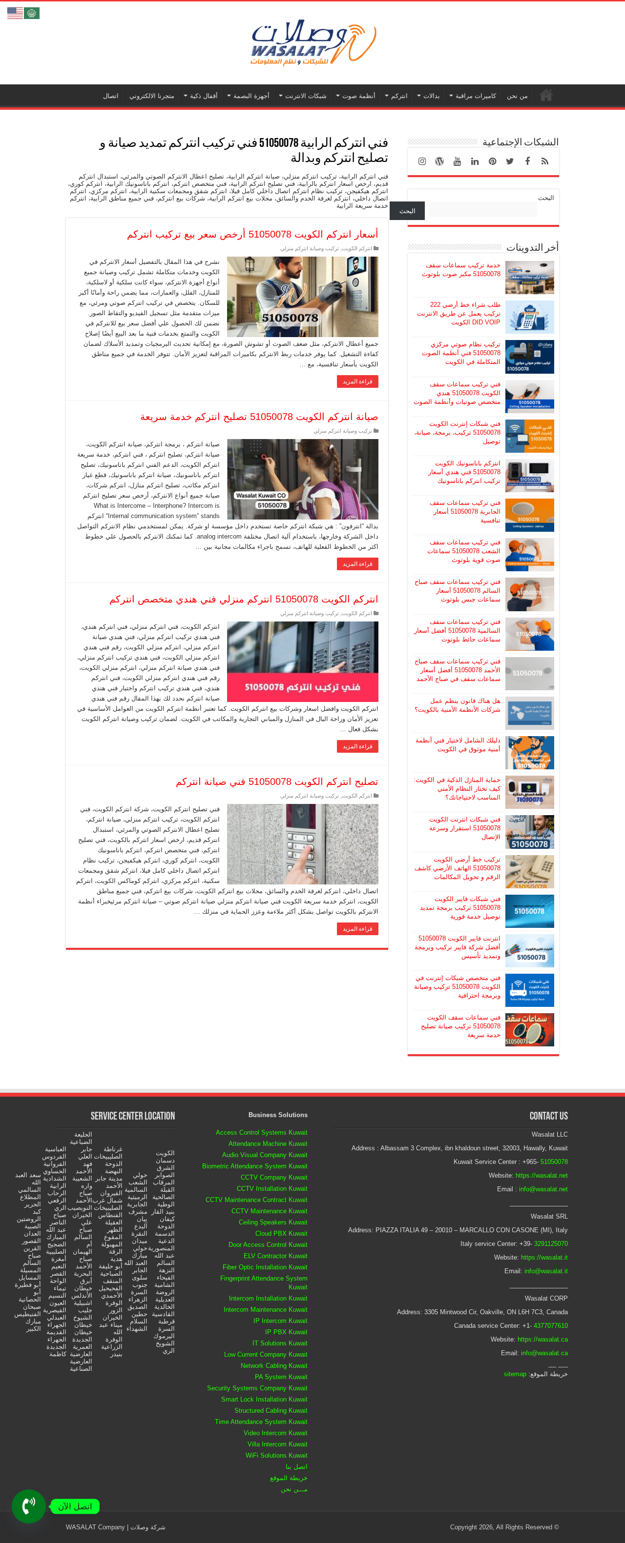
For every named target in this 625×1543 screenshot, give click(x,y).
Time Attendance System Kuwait (261, 1421)
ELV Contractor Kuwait (276, 1256)
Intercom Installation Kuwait (268, 1298)
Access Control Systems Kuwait (262, 1132)
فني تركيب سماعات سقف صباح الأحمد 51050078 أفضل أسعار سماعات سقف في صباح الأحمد (457, 670)
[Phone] (29, 1506)
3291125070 (551, 1243)
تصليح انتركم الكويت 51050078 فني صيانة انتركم (277, 781)
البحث (546, 197)
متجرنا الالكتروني (151, 96)
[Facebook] (527, 161)
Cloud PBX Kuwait (281, 1233)
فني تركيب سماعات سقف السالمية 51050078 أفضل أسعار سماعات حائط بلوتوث (457, 630)
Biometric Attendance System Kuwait (255, 1166)
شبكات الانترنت (306, 96)
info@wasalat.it (546, 1271)
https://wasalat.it (544, 1257)
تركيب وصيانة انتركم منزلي (309, 248)
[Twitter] (510, 161)
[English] (15, 12)
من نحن (517, 96)
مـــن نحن (294, 1489)
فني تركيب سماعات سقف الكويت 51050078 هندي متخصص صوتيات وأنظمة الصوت (457, 393)
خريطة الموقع (289, 1478)
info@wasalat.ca (544, 1353)
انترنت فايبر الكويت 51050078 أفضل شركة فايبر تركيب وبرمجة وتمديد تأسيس (457, 947)
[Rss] (545, 161)
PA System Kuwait (281, 1377)
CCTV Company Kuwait (274, 1177)
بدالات (431, 96)
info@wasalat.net (543, 1189)
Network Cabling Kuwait (274, 1365)
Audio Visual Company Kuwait (265, 1155)
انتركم (399, 96)
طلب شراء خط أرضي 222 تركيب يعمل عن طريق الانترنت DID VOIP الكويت (458, 313)
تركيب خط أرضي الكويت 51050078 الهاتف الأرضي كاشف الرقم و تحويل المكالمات (457, 868)
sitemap (515, 1374)
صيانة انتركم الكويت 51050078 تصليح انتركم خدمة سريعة (259, 416)
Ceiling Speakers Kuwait (273, 1222)
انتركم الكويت (357, 248)
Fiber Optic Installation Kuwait (265, 1267)
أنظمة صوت (358, 96)
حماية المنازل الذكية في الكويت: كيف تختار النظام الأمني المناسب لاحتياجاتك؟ (457, 788)
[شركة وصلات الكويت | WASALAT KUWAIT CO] (312, 41)
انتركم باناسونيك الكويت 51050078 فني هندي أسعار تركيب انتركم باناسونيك (464, 472)
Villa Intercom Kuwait (278, 1444)
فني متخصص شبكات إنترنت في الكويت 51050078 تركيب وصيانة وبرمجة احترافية (457, 986)
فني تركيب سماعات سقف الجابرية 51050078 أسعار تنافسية (465, 511)
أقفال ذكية (204, 96)
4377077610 (551, 1325)
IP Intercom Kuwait (280, 1320)
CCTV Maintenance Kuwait (269, 1211)
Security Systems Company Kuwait (257, 1388)
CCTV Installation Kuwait (272, 1188)
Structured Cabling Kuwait (271, 1410)
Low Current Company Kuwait (266, 1354)
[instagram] (422, 161)
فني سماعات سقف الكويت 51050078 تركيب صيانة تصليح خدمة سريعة (460, 1026)
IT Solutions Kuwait (280, 1343)
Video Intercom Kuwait (276, 1433)
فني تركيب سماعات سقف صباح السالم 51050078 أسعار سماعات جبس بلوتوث (457, 590)
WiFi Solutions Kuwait (277, 1455)
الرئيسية (546, 94)
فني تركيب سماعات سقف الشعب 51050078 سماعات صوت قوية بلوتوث (463, 551)
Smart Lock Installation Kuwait (264, 1399)
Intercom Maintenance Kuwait (266, 1309)
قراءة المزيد (358, 381)
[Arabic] (32, 12)
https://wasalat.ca (543, 1339)
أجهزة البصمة (251, 96)
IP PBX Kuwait (286, 1332)
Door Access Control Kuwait (268, 1244)
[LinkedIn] (474, 161)
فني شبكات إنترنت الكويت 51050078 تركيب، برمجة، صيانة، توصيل (457, 432)
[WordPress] (439, 161)
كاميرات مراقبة (476, 96)
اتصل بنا (297, 1466)
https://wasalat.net (542, 1175)
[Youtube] (457, 161)
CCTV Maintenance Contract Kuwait (257, 1199)
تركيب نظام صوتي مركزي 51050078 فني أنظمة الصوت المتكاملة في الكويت (461, 353)
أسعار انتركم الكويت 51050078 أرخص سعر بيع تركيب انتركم (252, 234)
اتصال (111, 96)
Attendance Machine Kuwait (268, 1143)
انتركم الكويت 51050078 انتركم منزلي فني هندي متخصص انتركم (243, 599)
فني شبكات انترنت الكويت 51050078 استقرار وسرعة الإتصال (464, 828)
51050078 (554, 1161)
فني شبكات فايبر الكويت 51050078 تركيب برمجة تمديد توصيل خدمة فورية (460, 907)
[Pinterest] (492, 161)
